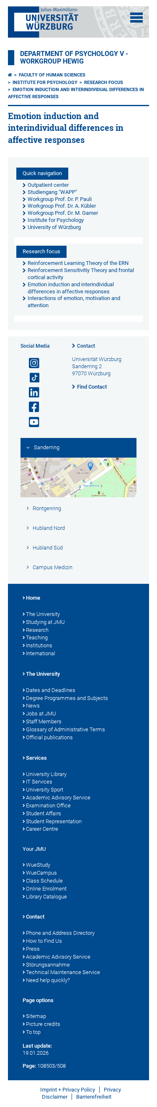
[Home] (10, 75)
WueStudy (38, 865)
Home (33, 598)
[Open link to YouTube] (31, 422)
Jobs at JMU (41, 713)
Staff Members (44, 721)
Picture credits (43, 1024)
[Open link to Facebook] (31, 407)
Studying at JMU (45, 622)
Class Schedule (44, 881)
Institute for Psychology (45, 82)
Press (33, 949)
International (40, 653)
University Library (46, 774)
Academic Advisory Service (58, 797)
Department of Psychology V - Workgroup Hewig (74, 57)
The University (43, 614)
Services (36, 758)
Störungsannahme (48, 965)
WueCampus (41, 873)
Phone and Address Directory (60, 933)
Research (37, 630)
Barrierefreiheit (93, 1097)
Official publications (49, 737)
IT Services (39, 782)
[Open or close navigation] (136, 18)
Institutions (39, 645)
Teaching (37, 637)
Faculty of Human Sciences (52, 75)
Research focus (103, 82)
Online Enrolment (46, 889)
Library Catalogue (46, 896)
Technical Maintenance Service (63, 972)
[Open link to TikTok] (31, 378)
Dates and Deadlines (50, 690)
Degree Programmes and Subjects (67, 698)
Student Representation (54, 821)
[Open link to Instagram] (31, 363)
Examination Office (48, 805)
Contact (86, 346)
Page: (29, 1066)
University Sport (44, 789)
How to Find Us (44, 941)
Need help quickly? (48, 980)
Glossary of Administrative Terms (65, 729)
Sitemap (36, 1016)
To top (33, 1032)
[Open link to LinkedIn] (31, 392)
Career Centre (42, 829)
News (33, 705)
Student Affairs (43, 813)
